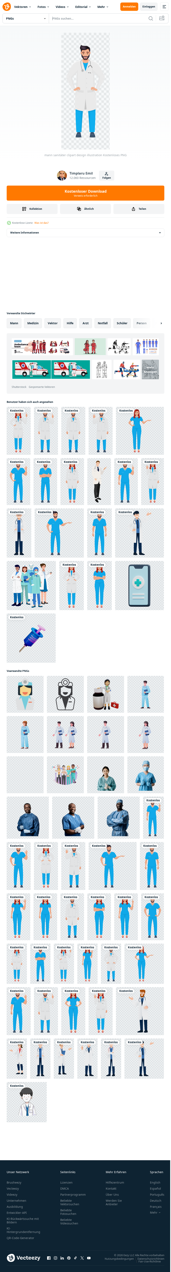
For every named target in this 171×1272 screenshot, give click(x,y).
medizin (33, 323)
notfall (103, 323)
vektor (53, 323)
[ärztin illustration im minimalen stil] (25, 694)
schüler (122, 323)
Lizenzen (66, 1182)
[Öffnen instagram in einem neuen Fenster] (55, 1257)
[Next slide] (154, 323)
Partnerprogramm (73, 1195)
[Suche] (150, 18)
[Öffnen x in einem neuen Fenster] (82, 1257)
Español (152, 1188)
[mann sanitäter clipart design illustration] (46, 431)
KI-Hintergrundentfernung (23, 1230)
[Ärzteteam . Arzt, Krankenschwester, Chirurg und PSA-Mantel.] (31, 585)
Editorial (81, 7)
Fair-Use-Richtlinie (146, 1261)
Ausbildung (15, 1207)
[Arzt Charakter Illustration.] (19, 533)
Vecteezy (13, 1188)
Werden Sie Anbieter (114, 1202)
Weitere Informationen (24, 232)
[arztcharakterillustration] (145, 694)
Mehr (101, 7)
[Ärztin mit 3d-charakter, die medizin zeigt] (105, 694)
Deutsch (152, 1201)
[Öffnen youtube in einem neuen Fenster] (89, 1257)
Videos (60, 7)
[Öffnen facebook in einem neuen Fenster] (48, 1257)
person (142, 323)
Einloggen (148, 6)
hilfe (70, 323)
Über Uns (112, 1195)
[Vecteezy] (7, 7)
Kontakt (111, 1188)
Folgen (106, 178)
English (152, 1182)
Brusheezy (14, 1182)
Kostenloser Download (86, 193)
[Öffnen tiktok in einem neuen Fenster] (75, 1257)
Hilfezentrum (115, 1182)
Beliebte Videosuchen (69, 1221)
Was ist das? (41, 223)
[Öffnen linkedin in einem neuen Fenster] (62, 1257)
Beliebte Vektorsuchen (69, 1202)
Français (152, 1207)
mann (14, 323)
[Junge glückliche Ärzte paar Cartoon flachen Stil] (99, 481)
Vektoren (21, 7)
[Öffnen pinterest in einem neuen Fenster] (68, 1257)
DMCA (64, 1188)
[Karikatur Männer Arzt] (27, 1102)
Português (154, 1195)
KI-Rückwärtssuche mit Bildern (23, 1220)
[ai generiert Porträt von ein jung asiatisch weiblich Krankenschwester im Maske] (145, 774)
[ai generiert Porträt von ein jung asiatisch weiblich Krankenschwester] (105, 774)
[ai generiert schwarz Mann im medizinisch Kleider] (119, 818)
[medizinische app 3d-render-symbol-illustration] (139, 585)
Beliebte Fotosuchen (68, 1212)
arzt (86, 323)
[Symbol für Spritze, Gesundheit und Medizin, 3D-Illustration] (31, 638)
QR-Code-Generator (20, 1238)
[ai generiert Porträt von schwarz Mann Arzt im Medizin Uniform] (28, 818)
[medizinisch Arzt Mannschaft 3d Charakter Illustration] (65, 774)
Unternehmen (16, 1201)
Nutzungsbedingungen (116, 1258)
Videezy (12, 1195)
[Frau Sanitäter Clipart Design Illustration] (19, 431)
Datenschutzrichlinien (147, 1258)
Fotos (42, 7)
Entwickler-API (17, 1213)
